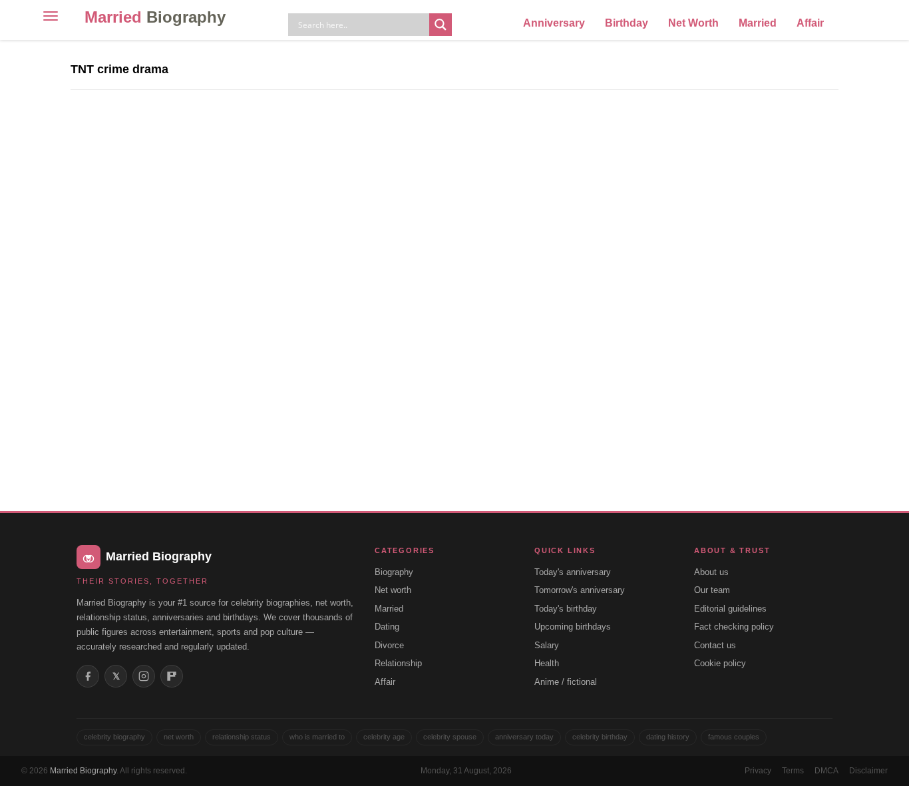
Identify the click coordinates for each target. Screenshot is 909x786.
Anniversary (554, 23)
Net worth (393, 590)
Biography (394, 572)
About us (711, 572)
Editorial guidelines (730, 609)
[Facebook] (88, 676)
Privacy (758, 770)
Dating (387, 627)
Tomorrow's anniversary (579, 590)
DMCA (826, 770)
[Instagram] (143, 676)
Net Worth (693, 23)
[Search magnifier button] (440, 24)
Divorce (389, 645)
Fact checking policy (734, 627)
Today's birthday (565, 609)
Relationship (398, 663)
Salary (546, 645)
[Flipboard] (171, 676)
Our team (712, 590)
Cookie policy (720, 663)
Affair (810, 23)
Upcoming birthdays (572, 627)
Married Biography (83, 770)
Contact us (715, 645)
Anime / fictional (565, 682)
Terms (793, 770)
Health (546, 663)
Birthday (626, 23)
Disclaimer (868, 770)
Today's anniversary (572, 572)
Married (155, 17)
